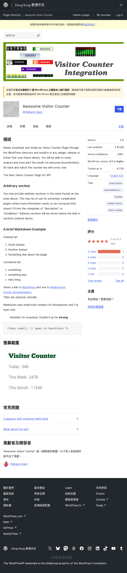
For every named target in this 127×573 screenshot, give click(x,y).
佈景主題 (39, 493)
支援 (121, 126)
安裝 (35, 126)
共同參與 (101, 487)
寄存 (6, 499)
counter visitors (114, 203)
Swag (101, 505)
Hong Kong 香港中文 (23, 548)
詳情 (9, 126)
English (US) (117, 175)
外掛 (37, 499)
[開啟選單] (121, 5)
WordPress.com (14, 516)
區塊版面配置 (42, 505)
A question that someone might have (25, 418)
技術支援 (70, 493)
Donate (102, 499)
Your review (95, 280)
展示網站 (39, 487)
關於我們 (8, 487)
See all (120, 280)
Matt (8, 522)
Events (100, 493)
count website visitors (113, 190)
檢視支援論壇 (96, 306)
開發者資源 (71, 499)
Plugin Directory (12, 15)
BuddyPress (12, 533)
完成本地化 (89, 24)
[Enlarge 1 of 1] (77, 353)
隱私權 (7, 505)
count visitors (115, 183)
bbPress (10, 527)
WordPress (28, 287)
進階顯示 (93, 219)
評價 (22, 126)
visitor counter (115, 210)
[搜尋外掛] (38, 35)
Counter (118, 197)
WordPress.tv (75, 505)
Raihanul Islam (33, 112)
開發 (48, 126)
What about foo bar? (16, 429)
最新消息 (8, 493)
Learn (68, 487)
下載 (119, 109)
